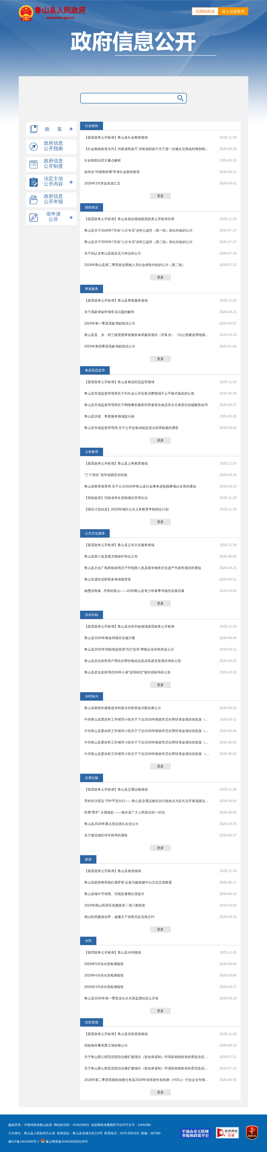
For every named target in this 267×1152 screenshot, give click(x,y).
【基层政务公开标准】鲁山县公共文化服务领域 (119, 545)
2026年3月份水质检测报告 (104, 987)
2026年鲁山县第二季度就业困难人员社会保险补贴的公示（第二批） (134, 265)
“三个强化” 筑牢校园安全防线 (105, 475)
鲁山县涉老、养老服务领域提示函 (109, 416)
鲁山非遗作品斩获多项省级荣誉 (107, 579)
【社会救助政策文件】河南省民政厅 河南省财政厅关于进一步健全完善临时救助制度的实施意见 (146, 149)
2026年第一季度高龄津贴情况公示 (109, 323)
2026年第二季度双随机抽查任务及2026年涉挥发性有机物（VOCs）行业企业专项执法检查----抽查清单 (146, 1080)
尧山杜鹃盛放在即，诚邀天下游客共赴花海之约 (119, 917)
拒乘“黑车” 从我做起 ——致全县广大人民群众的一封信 (124, 812)
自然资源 (91, 1022)
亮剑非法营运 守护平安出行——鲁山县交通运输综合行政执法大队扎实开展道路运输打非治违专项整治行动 (146, 801)
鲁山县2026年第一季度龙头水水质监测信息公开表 (121, 998)
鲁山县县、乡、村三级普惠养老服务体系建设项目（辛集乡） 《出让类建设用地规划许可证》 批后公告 (146, 335)
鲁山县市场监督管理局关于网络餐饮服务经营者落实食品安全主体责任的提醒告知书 (146, 405)
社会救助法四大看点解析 (102, 160)
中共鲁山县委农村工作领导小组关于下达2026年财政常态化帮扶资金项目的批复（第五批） (146, 742)
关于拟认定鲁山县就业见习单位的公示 (112, 253)
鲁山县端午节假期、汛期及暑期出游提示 (114, 894)
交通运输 (91, 778)
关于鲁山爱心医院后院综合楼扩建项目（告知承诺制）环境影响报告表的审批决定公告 (146, 1057)
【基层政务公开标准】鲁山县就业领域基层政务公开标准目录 (129, 219)
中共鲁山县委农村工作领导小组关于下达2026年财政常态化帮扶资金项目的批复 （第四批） (146, 754)
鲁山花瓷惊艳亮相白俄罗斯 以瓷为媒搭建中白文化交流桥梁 (128, 882)
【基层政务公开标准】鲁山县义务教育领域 (116, 463)
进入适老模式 (233, 11)
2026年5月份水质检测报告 (104, 964)
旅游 (88, 859)
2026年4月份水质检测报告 (104, 975)
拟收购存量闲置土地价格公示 (106, 1045)
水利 (88, 941)
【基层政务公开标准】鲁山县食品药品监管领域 (119, 382)
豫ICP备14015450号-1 (23, 1141)
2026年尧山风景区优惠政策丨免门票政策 (114, 905)
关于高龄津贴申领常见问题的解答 (109, 312)
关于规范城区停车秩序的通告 (106, 835)
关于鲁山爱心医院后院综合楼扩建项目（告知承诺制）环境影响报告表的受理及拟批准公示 (146, 1068)
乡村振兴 (91, 696)
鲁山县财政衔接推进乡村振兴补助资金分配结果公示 (122, 708)
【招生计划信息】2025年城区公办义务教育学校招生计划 (126, 509)
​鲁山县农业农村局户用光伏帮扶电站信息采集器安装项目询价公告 (132, 661)
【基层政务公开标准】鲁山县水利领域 (112, 952)
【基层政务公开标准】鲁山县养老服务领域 (116, 300)
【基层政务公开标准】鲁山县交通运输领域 (116, 789)
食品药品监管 (95, 370)
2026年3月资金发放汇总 (102, 183)
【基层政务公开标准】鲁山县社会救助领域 (116, 137)
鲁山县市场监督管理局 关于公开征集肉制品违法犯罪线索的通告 (131, 428)
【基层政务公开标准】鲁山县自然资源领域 (116, 1034)
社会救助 (91, 126)
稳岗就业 (91, 207)
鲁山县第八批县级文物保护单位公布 (111, 556)
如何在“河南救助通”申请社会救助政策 (112, 172)
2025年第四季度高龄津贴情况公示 (109, 346)
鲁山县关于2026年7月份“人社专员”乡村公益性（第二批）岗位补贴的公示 (138, 242)
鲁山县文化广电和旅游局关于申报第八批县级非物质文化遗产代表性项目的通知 (142, 568)
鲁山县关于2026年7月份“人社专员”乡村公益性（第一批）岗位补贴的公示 (138, 230)
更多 (160, 196)
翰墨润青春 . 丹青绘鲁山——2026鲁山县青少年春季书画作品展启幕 (134, 591)
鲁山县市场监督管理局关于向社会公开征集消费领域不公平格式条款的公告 (139, 393)
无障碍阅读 (205, 11)
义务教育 (91, 452)
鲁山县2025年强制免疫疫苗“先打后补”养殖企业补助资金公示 (129, 649)
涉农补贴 (91, 615)
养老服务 (91, 289)
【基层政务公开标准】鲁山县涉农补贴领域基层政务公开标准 (129, 626)
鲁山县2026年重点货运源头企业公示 (111, 824)
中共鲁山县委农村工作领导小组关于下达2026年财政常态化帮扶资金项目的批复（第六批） (146, 731)
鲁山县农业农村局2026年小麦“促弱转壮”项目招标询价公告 (127, 672)
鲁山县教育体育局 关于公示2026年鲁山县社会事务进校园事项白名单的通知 (140, 486)
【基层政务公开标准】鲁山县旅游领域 (112, 871)
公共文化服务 (95, 533)
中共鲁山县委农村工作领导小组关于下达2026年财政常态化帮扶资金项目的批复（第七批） (146, 719)
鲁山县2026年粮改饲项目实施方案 (109, 638)
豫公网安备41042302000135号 (66, 1141)
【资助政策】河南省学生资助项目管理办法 (116, 498)
